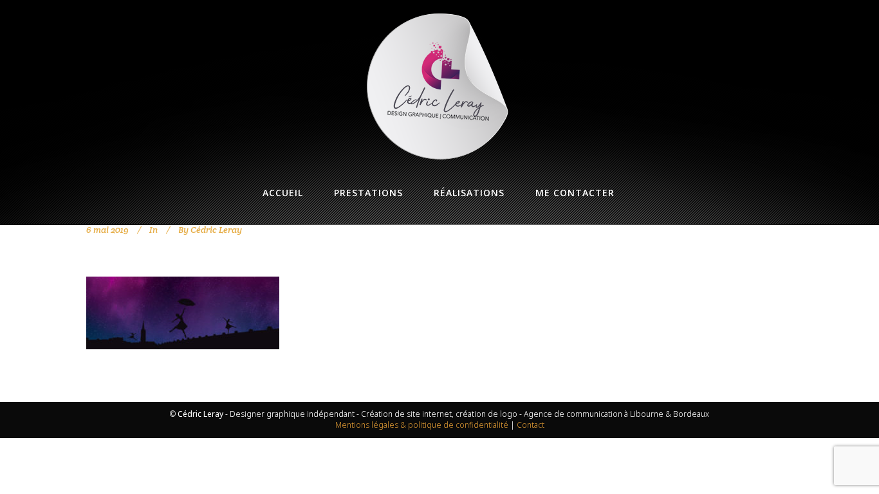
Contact (530, 424)
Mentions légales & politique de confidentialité (421, 424)
